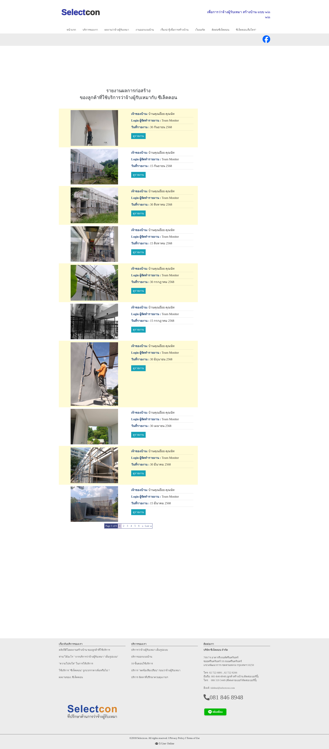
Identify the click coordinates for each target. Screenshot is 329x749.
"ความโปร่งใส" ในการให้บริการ (76, 663)
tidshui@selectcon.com (223, 687)
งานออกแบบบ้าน (145, 29)
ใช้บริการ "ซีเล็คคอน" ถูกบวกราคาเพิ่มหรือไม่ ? (84, 670)
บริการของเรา (90, 29)
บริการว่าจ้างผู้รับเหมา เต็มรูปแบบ (149, 649)
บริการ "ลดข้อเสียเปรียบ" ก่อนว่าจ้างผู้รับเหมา (155, 670)
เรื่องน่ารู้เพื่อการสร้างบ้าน (174, 29)
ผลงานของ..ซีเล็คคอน (71, 677)
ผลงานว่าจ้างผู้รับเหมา (117, 29)
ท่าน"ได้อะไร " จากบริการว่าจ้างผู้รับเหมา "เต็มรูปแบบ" (88, 656)
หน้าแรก (73, 29)
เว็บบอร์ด (200, 29)
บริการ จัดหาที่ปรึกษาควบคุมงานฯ (149, 677)
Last (147, 525)
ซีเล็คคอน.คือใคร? (246, 29)
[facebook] (266, 38)
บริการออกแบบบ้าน (141, 656)
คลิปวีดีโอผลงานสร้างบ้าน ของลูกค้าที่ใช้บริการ (84, 649)
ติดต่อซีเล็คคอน (220, 29)
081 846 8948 (226, 697)
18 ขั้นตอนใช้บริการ (142, 663)
